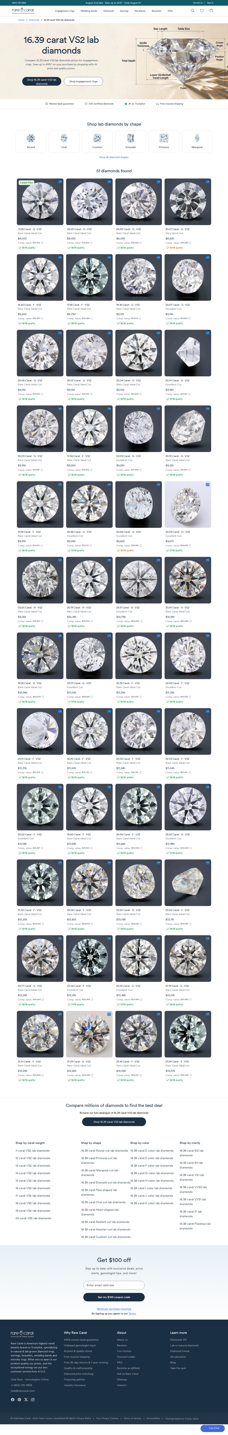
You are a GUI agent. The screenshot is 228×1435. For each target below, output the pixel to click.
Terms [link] (132, 1313)
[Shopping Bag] (211, 11)
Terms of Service (132, 1418)
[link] (19, 3)
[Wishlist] (202, 11)
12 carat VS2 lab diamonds (33, 1158)
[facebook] (13, 1400)
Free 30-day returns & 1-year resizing (86, 1362)
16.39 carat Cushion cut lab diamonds (105, 1237)
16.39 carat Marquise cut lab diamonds (99, 1172)
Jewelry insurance (75, 1385)
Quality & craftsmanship (78, 1368)
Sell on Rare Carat (128, 1373)
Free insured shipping (77, 1356)
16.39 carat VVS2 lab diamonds (193, 1189)
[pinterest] (19, 1400)
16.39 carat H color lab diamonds (151, 1181)
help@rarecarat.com (23, 1390)
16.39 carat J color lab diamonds (151, 1196)
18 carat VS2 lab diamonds (33, 1203)
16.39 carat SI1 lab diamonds (191, 1165)
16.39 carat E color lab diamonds (151, 1158)
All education (178, 1356)
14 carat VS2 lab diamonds (33, 1173)
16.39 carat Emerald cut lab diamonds (105, 1182)
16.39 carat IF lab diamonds (191, 1214)
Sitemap (122, 1379)
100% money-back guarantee (81, 1339)
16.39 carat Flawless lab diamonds (195, 1226)
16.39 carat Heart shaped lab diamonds (100, 1212)
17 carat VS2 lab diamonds (33, 1196)
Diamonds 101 (178, 1339)
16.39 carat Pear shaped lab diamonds (99, 1192)
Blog (173, 1362)
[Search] (193, 11)
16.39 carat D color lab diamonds (151, 1150)
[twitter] (26, 1400)
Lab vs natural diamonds (184, 1345)
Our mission (124, 1351)
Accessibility (153, 1418)
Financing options (74, 1379)
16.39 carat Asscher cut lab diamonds (105, 1229)
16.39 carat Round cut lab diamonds (104, 1150)
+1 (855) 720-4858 (21, 1385)
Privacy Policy (84, 1418)
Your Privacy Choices (107, 1418)
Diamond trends (179, 1351)
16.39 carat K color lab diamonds (151, 1203)
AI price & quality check (78, 1351)
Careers (122, 1385)
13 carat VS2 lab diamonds (33, 1166)
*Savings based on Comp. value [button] (181, 1418)
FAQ (119, 1362)
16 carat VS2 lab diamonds (33, 1188)
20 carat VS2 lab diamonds (33, 1218)
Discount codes (126, 1356)
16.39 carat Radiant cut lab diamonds (105, 1222)
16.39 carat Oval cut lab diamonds (103, 1202)
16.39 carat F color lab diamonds (151, 1166)
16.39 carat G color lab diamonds (152, 1173)
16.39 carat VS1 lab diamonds (192, 1177)
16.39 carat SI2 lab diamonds (191, 1153)
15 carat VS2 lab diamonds (33, 1181)
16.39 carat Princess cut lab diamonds (99, 1160)
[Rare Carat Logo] (23, 11)
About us (122, 1339)
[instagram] (33, 1400)
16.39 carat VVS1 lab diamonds (193, 1201)
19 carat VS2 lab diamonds (33, 1211)
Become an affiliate (128, 1368)
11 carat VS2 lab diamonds (33, 1150)
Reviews (122, 1345)
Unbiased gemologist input (80, 1345)
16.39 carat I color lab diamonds (151, 1188)
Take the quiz (178, 1368)
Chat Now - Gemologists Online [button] (30, 1379)
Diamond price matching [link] (78, 1373)
